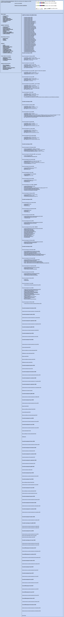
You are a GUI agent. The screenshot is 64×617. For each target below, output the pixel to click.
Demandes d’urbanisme (7, 68)
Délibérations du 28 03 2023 (28, 229)
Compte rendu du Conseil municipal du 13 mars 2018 (30, 544)
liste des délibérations (27, 58)
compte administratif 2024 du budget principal (31, 116)
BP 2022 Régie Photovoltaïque (29, 293)
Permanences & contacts (7, 31)
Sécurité (4, 66)
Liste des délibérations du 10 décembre (30, 149)
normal (48, 8)
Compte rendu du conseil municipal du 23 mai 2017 (30, 582)
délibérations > (26, 124)
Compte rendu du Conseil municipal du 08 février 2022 (32, 303)
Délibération (24, 436)
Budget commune (27, 88)
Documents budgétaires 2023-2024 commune (31, 188)
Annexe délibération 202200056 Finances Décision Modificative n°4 (35, 254)
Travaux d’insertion (6, 47)
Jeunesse (4, 40)
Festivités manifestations (7, 59)
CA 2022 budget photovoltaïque (29, 230)
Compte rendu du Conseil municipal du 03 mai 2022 (32, 284)
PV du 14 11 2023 (27, 205)
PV (24, 67)
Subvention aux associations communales (30, 190)
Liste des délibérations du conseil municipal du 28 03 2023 (33, 228)
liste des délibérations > (28, 137)
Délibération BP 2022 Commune (29, 297)
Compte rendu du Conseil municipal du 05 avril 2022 (32, 289)
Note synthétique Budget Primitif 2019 (28, 482)
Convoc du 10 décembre (28, 148)
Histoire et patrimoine (7, 18)
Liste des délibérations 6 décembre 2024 (30, 156)
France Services (6, 48)
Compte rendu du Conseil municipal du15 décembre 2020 (31, 374)
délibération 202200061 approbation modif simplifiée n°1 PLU (34, 255)
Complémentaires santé (7, 50)
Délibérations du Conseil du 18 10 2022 (30, 260)
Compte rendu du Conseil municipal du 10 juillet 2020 (30, 396)
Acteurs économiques (7, 20)
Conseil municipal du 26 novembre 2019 (28, 457)
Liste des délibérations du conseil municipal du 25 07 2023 (33, 216)
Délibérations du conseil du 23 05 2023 (30, 223)
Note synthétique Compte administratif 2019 (29, 433)
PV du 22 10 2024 (27, 162)
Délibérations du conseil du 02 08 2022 (30, 274)
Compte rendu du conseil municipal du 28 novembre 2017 (31, 557)
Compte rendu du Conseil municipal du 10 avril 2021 (30, 344)
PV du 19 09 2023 (27, 211)
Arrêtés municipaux (6, 33)
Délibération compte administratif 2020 (28, 353)
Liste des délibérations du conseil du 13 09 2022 (31, 267)
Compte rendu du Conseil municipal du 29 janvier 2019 (31, 499)
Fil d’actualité (5, 17)
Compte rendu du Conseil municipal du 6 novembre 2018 (31, 512)
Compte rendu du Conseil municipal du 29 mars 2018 (30, 543)
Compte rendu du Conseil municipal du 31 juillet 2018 (30, 526)
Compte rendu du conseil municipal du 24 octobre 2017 (31, 563)
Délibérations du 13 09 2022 (28, 268)
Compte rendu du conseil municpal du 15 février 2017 (30, 601)
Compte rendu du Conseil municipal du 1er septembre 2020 (31, 387)
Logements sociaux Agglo (7, 52)
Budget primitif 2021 (25, 356)
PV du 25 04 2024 (27, 181)
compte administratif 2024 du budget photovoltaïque (32, 115)
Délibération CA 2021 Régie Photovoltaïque (31, 290)
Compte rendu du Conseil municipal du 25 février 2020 (30, 444)
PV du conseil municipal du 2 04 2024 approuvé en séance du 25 (34, 187)
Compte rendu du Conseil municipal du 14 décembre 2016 (31, 610)
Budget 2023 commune (28, 235)
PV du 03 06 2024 (27, 174)
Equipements (5, 58)
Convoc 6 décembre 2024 (28, 155)
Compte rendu (26, 280)
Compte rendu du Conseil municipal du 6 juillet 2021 (30, 330)
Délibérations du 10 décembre (29, 150)
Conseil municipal (6, 26)
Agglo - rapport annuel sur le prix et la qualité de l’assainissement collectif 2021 (36, 262)
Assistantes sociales (6, 51)
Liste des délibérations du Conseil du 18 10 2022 (32, 259)
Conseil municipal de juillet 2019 (27, 469)
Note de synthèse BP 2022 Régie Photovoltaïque (32, 294)
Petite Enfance (5, 38)
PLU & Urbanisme (6, 65)
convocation (26, 57)
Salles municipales (6, 30)
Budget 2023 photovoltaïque (28, 232)
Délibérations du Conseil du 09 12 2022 (30, 252)
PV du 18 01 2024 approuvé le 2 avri (30, 196)
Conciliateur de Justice (7, 49)
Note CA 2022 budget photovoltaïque (30, 231)
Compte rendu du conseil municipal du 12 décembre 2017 (31, 551)
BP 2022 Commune (27, 298)
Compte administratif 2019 (26, 430)
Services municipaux (6, 28)
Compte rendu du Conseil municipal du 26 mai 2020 (30, 421)
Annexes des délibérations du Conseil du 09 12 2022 (32, 253)
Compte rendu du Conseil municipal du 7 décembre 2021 (31, 311)
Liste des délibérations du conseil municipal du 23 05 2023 (33, 222)
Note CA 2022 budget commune (29, 234)
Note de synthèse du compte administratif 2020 (29, 350)
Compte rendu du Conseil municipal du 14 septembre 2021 (31, 323)
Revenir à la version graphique (21, 5)
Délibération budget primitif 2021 (27, 362)
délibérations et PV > (27, 73)
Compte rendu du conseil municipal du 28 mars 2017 (30, 595)
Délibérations (26, 161)
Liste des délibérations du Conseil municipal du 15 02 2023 (33, 241)
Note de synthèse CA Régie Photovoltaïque (31, 291)
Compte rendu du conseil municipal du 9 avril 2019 (30, 484)
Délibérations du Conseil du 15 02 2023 (30, 242)
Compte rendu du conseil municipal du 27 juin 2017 (30, 576)
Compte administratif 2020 (26, 347)
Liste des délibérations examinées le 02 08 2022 (31, 273)
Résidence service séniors (7, 46)
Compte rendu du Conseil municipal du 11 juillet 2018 (30, 527)
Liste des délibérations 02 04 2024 (29, 186)
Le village (4, 16)
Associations (5, 60)
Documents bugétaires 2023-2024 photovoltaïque (32, 189)
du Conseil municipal (29, 390)
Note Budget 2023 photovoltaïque (29, 233)
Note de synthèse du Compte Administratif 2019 (29, 415)
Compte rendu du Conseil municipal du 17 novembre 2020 (31, 381)
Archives (4, 21)
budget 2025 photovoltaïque (46, 115)
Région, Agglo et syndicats (7, 19)
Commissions (5, 27)
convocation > (26, 130)
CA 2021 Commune (27, 295)
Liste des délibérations (27, 163)
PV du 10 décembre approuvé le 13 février (31, 151)
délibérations (26, 59)
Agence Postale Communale (8, 29)
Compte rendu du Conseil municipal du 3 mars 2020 (30, 427)
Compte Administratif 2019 (26, 412)
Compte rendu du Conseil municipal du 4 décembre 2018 (31, 505)
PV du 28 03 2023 (27, 237)
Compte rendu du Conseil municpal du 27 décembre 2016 (31, 607)
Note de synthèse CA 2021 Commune (30, 296)
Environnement (5, 69)
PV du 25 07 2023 (27, 217)
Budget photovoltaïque (27, 87)
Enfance (4, 39)
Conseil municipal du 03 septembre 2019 (28, 463)
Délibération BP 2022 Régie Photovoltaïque (31, 292)
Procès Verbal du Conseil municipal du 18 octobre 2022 (33, 261)
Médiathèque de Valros (7, 57)
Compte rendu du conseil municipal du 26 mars (29, 493)
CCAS (4, 45)
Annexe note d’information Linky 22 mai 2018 (29, 535)
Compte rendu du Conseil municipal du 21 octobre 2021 (31, 317)
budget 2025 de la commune (44, 116)
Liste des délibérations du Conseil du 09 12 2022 (32, 251)
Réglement (24, 390)
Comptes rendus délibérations (8, 32)
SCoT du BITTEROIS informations (9, 67)
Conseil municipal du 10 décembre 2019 (28, 450)
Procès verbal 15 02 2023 (28, 243)
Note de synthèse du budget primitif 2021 (28, 359)
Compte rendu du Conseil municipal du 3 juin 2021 (30, 336)
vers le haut (24, 615)
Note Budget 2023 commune (28, 236)
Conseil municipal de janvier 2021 (27, 368)
